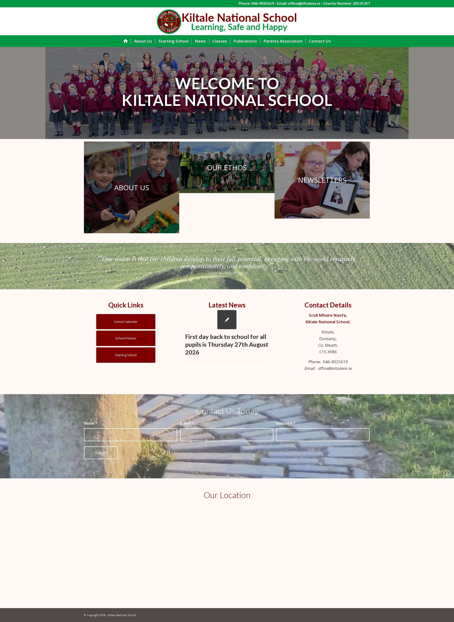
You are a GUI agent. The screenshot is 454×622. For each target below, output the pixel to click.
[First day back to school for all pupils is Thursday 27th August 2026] (226, 319)
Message (286, 423)
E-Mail (187, 423)
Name (90, 423)
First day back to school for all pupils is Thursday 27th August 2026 (226, 344)
